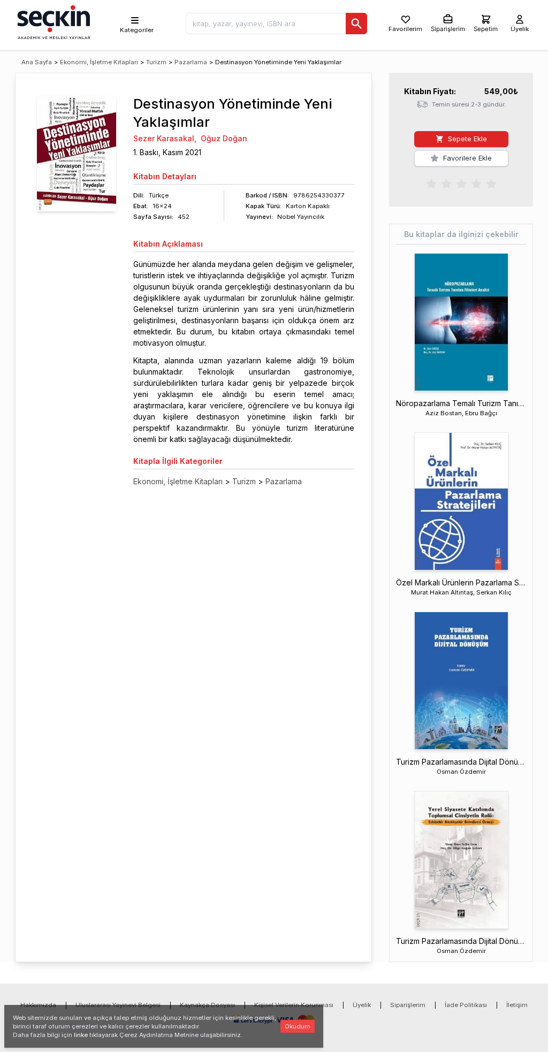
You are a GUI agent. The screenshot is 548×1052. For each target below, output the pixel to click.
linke (81, 1035)
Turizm (156, 62)
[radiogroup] (461, 183)
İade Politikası (466, 1005)
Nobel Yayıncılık (300, 216)
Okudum (297, 1026)
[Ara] (356, 23)
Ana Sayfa (36, 62)
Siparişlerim (407, 1005)
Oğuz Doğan (224, 138)
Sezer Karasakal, (164, 138)
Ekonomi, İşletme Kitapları (99, 62)
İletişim (517, 1005)
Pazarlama (190, 62)
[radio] (431, 183)
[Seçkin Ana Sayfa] (52, 21)
